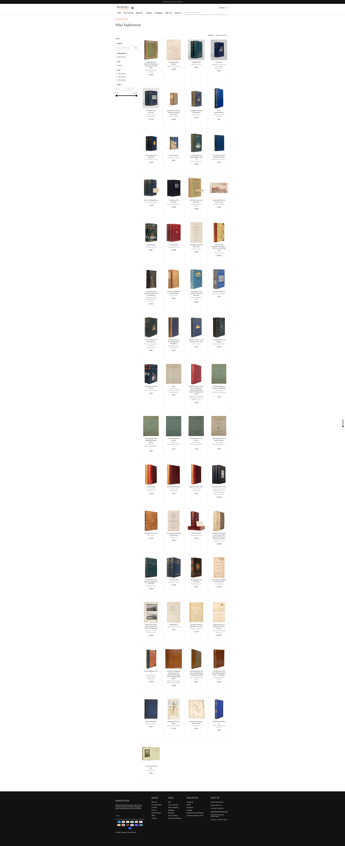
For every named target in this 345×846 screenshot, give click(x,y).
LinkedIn (189, 810)
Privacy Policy (173, 816)
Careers (154, 818)
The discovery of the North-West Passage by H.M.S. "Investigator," (219, 673)
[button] (140, 13)
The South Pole (173, 580)
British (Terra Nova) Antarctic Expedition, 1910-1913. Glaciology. (151, 626)
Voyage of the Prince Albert (174, 722)
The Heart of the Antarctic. (151, 111)
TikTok (189, 805)
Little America (174, 625)
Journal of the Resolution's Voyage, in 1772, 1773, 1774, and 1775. (219, 247)
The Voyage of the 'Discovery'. (151, 156)
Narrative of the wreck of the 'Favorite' (196, 722)
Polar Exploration (121, 19)
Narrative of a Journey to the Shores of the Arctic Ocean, (173, 112)
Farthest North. (196, 62)
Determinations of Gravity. (173, 439)
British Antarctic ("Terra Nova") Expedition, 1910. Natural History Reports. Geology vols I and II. (196, 390)
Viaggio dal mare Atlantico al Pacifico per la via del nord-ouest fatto (151, 65)
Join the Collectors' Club (195, 816)
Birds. (173, 386)
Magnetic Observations (196, 487)
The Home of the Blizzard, (174, 201)
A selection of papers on (219, 722)
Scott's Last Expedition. (151, 200)
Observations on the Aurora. (196, 439)
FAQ (169, 802)
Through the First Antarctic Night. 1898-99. (196, 157)
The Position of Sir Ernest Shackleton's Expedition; (174, 341)
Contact (154, 807)
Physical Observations (173, 487)
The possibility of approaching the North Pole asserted (151, 293)
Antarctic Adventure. (219, 291)
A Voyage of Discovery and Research (196, 111)
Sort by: (211, 35)
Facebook (190, 807)
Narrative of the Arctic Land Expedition (173, 292)
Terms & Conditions (174, 818)
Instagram (190, 802)
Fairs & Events (156, 813)
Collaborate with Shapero (195, 813)
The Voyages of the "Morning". (196, 581)
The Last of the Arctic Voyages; (219, 341)
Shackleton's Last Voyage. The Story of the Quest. (196, 293)
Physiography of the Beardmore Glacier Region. (151, 440)
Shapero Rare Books (128, 832)
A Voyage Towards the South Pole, (196, 246)
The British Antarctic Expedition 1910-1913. (196, 626)
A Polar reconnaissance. (219, 111)
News (153, 816)
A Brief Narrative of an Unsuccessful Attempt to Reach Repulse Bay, (196, 673)
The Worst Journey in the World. (196, 201)
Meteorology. (151, 487)
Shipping (171, 810)
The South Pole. (174, 245)
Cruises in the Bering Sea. (151, 767)
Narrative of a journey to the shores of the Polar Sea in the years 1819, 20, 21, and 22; (219, 536)
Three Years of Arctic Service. (151, 387)
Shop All (139, 13)
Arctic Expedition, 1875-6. (151, 672)
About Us (178, 13)
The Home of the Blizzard (174, 63)
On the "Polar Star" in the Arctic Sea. (151, 341)
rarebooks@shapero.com (219, 811)
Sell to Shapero (173, 807)
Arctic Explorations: (151, 721)
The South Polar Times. (219, 487)
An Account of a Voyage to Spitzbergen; (174, 534)
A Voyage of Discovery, (151, 533)
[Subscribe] (142, 816)
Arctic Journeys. (174, 155)
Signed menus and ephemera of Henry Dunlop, (219, 626)
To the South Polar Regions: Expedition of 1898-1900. (151, 581)
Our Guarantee (173, 805)
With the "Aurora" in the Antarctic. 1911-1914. (196, 341)
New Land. (219, 62)
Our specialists (156, 805)
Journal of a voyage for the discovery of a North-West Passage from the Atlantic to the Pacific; (174, 675)
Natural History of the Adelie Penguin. (219, 439)
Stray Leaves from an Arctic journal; (219, 201)
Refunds (171, 813)
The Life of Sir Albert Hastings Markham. (219, 156)
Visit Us (154, 810)
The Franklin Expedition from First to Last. (219, 581)
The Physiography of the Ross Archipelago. (219, 387)
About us (154, 802)
